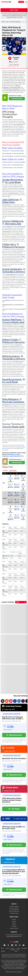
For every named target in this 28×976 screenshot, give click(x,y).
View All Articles (20, 696)
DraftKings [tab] (13, 470)
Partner (7, 948)
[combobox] (21, 602)
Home (3, 21)
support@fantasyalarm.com (14, 936)
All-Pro (21, 1)
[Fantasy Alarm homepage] (6, 2)
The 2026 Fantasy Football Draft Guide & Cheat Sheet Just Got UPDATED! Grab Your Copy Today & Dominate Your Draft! (14, 15)
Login (16, 951)
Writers (14, 921)
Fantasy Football (14, 906)
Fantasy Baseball (14, 909)
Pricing (14, 919)
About (2, 948)
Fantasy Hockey (14, 913)
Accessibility (24, 948)
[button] (26, 2)
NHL (7, 21)
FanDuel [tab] (5, 470)
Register (3, 951)
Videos (14, 924)
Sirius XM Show (14, 928)
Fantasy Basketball (14, 911)
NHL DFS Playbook (15, 21)
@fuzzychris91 (14, 62)
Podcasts (14, 926)
